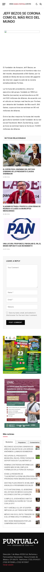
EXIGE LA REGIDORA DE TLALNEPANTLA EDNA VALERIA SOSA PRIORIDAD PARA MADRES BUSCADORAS (21, 476)
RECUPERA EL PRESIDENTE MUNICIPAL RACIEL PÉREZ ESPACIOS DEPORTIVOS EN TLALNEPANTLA (19, 458)
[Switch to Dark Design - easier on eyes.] (36, 4)
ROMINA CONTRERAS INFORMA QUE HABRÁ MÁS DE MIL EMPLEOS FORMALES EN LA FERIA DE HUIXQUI (19, 467)
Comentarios (34, 442)
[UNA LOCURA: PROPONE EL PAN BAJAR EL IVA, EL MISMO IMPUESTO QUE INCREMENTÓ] (22, 229)
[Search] (40, 4)
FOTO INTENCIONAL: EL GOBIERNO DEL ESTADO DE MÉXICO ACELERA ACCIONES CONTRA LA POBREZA (18, 492)
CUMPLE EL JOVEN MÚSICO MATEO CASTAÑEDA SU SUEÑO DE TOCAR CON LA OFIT (18, 501)
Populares (22, 442)
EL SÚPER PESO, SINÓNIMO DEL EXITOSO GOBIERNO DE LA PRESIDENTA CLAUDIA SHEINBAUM (19, 171)
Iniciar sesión (8, 565)
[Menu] (3, 4)
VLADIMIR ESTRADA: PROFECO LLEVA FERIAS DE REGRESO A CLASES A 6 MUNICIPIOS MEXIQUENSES (21, 209)
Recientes (9, 442)
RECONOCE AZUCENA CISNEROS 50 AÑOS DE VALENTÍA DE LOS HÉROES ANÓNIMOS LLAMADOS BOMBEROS (18, 449)
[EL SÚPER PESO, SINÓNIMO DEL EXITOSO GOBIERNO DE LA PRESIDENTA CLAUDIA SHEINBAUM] (22, 155)
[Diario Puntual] (21, 4)
